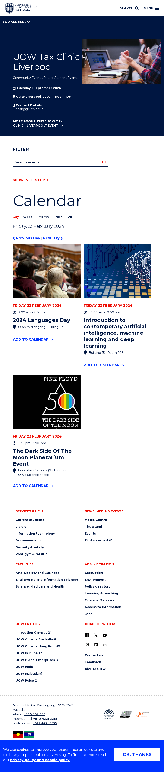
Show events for (29, 180)
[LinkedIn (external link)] (96, 644)
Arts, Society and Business (37, 573)
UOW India (24, 667)
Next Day (52, 238)
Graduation (94, 573)
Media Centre (96, 520)
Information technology (35, 533)
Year (59, 217)
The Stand (93, 527)
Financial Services (99, 600)
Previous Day (28, 238)
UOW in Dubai (27, 653)
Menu (148, 8)
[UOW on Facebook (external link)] (87, 635)
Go (105, 162)
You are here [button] (15, 22)
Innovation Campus (31, 632)
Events (90, 533)
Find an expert (96, 540)
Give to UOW (95, 669)
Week (28, 217)
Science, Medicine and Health (40, 586)
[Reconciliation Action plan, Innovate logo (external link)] (109, 714)
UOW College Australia (34, 639)
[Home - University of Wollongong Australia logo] (21, 8)
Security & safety (30, 547)
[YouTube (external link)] (105, 635)
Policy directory (97, 586)
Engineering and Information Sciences (47, 580)
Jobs (88, 614)
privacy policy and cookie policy (40, 760)
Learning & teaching (101, 593)
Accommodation (29, 540)
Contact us (94, 655)
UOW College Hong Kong (36, 646)
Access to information (103, 607)
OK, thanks (137, 754)
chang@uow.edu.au (30, 109)
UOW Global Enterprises (35, 660)
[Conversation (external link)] (105, 645)
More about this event (38, 123)
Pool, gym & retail (30, 554)
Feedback (93, 662)
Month (44, 217)
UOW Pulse (25, 680)
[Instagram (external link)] (87, 644)
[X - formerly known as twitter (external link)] (96, 635)
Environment (95, 580)
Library (21, 527)
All (70, 217)
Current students (30, 520)
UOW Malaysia (27, 674)
